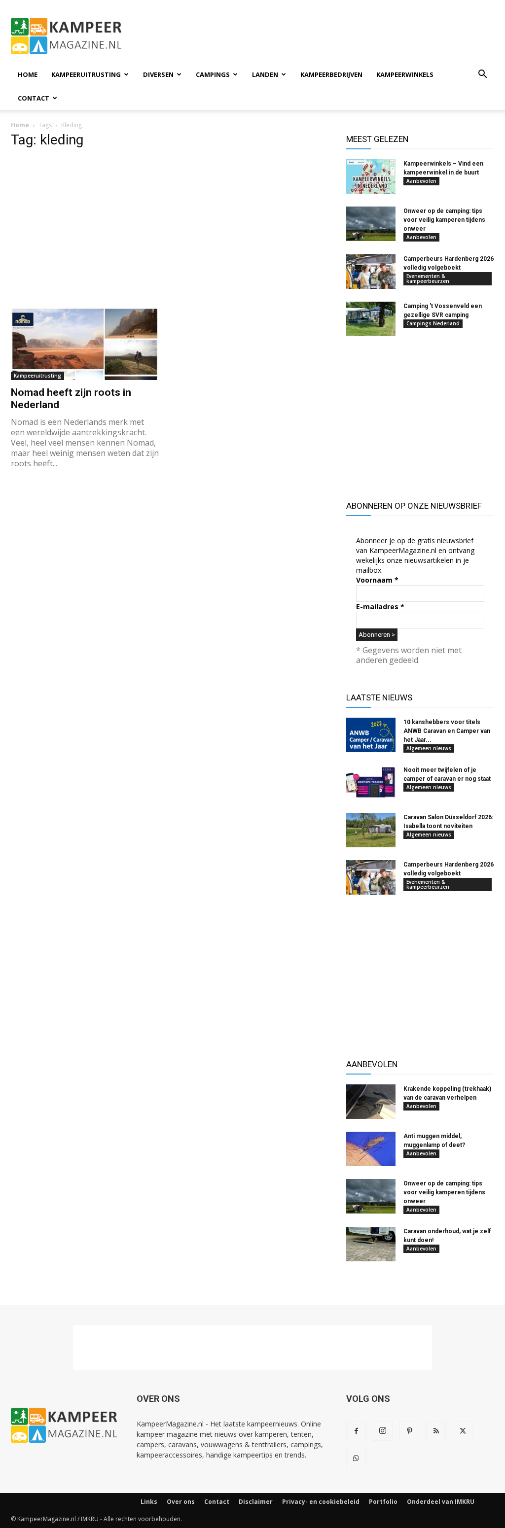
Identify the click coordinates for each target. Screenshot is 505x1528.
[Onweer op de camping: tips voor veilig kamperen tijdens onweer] (371, 224)
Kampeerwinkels (404, 74)
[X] (462, 1431)
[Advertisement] (314, 36)
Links (149, 1501)
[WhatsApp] (356, 1458)
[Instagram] (383, 1431)
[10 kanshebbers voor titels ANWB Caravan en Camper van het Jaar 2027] (371, 735)
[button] (482, 75)
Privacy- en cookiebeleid (321, 1501)
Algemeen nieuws (428, 748)
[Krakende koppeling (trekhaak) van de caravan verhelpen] (371, 1101)
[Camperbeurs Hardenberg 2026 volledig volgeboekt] (371, 271)
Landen (265, 74)
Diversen (158, 74)
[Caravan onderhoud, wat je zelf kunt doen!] (371, 1244)
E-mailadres (380, 606)
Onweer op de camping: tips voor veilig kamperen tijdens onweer (444, 220)
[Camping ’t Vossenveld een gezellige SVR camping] (371, 319)
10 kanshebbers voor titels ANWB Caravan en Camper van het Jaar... (446, 731)
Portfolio (383, 1501)
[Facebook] (356, 1431)
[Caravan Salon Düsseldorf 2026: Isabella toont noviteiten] (371, 830)
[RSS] (436, 1431)
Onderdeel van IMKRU (440, 1501)
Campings (213, 74)
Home (27, 74)
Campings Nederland (433, 323)
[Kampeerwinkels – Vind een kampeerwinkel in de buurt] (371, 176)
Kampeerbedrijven (331, 74)
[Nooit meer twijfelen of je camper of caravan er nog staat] (371, 782)
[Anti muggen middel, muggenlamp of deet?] (371, 1149)
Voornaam (377, 580)
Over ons (181, 1501)
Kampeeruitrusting (86, 74)
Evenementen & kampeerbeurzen (427, 278)
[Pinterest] (409, 1431)
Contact (33, 98)
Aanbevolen (421, 180)
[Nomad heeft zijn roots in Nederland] (85, 343)
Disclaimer (256, 1501)
